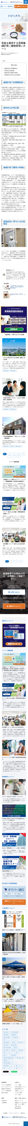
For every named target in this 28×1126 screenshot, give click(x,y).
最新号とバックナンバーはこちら (14, 902)
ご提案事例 (4, 1102)
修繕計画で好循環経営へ (11, 68)
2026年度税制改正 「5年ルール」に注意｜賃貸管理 (14, 437)
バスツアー (19, 1065)
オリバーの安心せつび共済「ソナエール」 (13, 796)
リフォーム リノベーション (11, 1039)
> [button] (16, 561)
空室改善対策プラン (19, 1088)
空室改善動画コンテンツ (10, 1063)
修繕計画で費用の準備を (11, 72)
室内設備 (14, 1045)
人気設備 (7, 1050)
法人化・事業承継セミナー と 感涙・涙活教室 (13, 848)
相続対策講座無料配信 (9, 1057)
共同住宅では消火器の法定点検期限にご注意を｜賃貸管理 (14, 953)
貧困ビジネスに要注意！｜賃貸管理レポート (13, 930)
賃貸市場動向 (7, 1037)
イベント (19, 1052)
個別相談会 (7, 1042)
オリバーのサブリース (6, 1086)
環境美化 (21, 1050)
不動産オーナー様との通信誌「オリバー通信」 (20, 1103)
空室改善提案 (15, 1032)
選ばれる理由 (4, 1092)
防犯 (16, 1047)
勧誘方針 (23, 1113)
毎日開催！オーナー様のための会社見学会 (14, 544)
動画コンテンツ (8, 1060)
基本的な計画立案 (9, 70)
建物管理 (8, 54)
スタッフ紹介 (18, 1094)
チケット (19, 1068)
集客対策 (16, 1037)
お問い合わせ (15, 592)
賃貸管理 (4, 54)
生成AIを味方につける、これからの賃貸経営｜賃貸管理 (14, 398)
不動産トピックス (19, 1090)
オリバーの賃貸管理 (6, 1084)
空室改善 (7, 1032)
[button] (26, 2)
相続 (13, 446)
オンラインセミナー (9, 1052)
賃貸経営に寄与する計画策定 (12, 74)
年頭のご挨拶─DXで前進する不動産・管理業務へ (13, 977)
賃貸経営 (14, 370)
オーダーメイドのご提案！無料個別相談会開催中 (14, 758)
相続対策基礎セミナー (7, 871)
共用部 (14, 1050)
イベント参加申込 (8, 6)
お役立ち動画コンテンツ (20, 1086)
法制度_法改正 (21, 1057)
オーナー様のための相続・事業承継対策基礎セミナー (14, 512)
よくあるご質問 (18, 1092)
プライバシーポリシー (14, 1113)
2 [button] (11, 561)
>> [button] (18, 456)
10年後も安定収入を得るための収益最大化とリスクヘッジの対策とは (13, 819)
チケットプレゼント (9, 1068)
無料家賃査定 (18, 1108)
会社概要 (5, 1113)
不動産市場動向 (8, 1047)
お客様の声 (4, 1100)
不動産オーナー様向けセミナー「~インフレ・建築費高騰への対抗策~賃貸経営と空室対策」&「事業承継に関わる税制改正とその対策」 (14, 480)
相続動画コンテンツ (9, 1065)
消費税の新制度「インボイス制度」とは (12, 1023)
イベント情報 (18, 1084)
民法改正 (21, 1042)
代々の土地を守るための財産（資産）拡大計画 (14, 358)
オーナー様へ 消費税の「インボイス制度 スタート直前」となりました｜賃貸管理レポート (13, 1000)
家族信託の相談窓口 (6, 1088)
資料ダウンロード (22, 6)
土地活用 (7, 1045)
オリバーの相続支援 (6, 1090)
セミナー (7, 1055)
